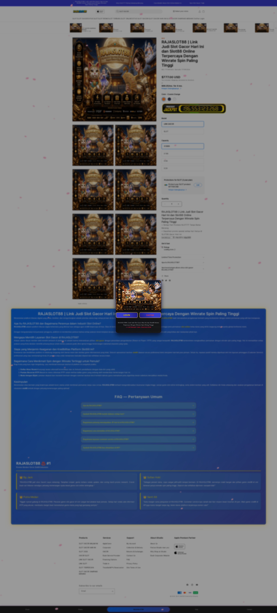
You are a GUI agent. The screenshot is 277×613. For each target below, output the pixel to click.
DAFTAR (150, 315)
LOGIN (126, 315)
